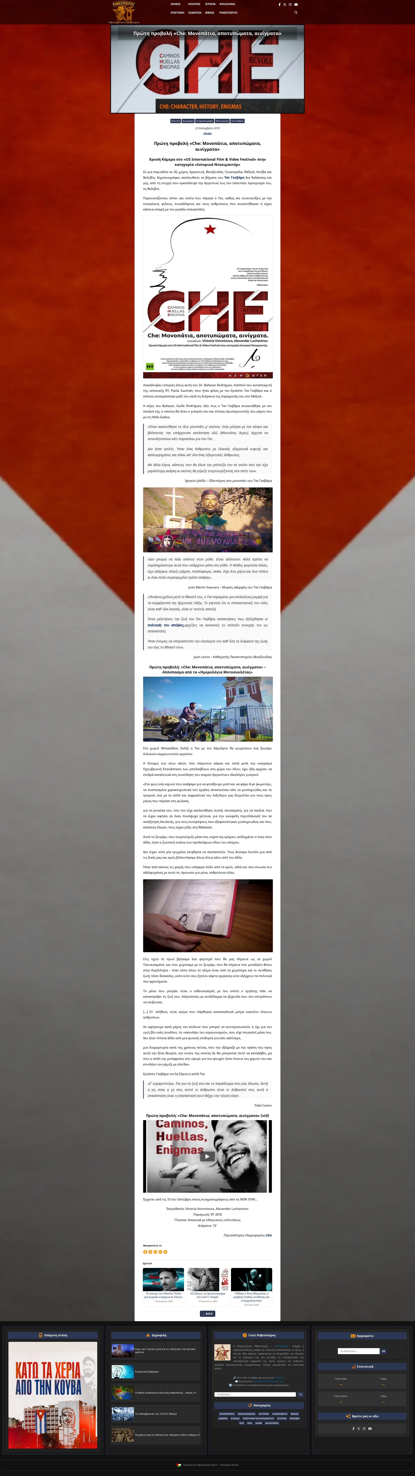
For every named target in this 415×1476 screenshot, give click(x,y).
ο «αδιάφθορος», (280, 1346)
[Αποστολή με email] (155, 1252)
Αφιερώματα (279, 1413)
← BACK (207, 1314)
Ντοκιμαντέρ (222, 120)
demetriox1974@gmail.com (268, 1381)
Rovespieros (227, 1413)
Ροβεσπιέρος (228, 12)
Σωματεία (195, 12)
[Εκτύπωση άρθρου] (165, 1252)
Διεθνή (223, 1418)
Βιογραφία (188, 120)
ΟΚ (383, 1351)
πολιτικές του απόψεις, (166, 625)
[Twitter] (284, 4)
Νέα (249, 1423)
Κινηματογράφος (204, 120)
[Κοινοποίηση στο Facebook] (145, 1252)
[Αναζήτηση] (295, 12)
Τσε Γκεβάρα (237, 120)
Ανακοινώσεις (246, 1413)
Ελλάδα (207, 133)
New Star (175, 120)
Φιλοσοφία (227, 4)
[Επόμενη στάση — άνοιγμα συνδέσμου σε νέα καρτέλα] (53, 1395)
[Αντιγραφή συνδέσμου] (160, 1252)
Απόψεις (194, 4)
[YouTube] (296, 4)
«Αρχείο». (280, 1377)
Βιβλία (209, 12)
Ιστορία (210, 4)
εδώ (269, 1235)
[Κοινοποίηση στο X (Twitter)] (150, 1252)
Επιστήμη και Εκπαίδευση (258, 1418)
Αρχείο (175, 4)
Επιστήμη (177, 12)
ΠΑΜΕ (258, 1423)
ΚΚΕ (242, 1423)
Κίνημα (294, 1418)
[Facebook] (280, 4)
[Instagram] (290, 4)
